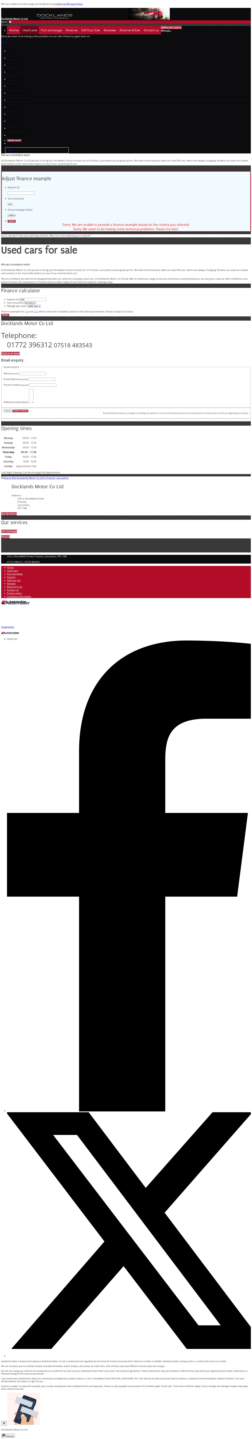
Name (11, 373)
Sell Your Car (14, 580)
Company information (19, 596)
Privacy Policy (75, 4)
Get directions (9, 513)
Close (4, 41)
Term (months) (15, 302)
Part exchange (15, 574)
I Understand (61, 4)
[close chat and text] (4, 1423)
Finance (11, 577)
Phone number (16, 384)
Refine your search (171, 27)
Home (10, 567)
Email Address (16, 379)
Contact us (13, 590)
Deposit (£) (13, 299)
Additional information (16, 402)
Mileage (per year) (17, 306)
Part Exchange (9, 531)
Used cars (12, 570)
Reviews (11, 583)
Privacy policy (14, 593)
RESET (10, 150)
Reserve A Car (14, 586)
